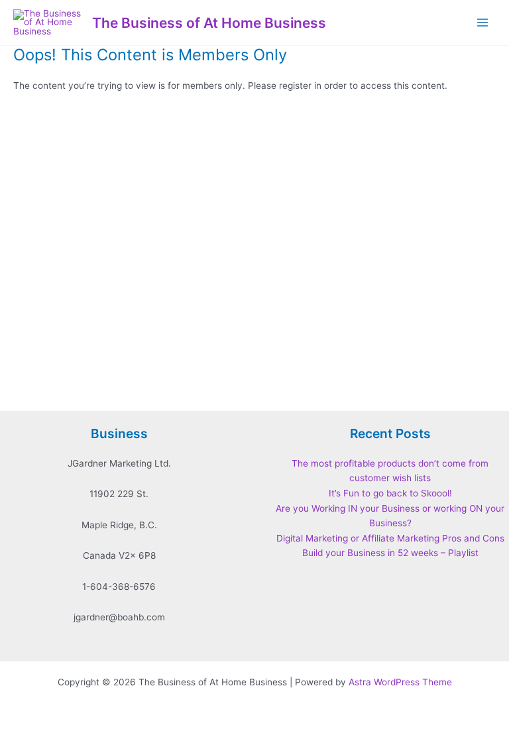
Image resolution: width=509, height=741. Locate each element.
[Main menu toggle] (482, 22)
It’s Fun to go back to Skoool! (390, 493)
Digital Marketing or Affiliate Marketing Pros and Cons (390, 538)
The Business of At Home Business (209, 23)
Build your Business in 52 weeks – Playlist (390, 552)
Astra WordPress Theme (400, 682)
